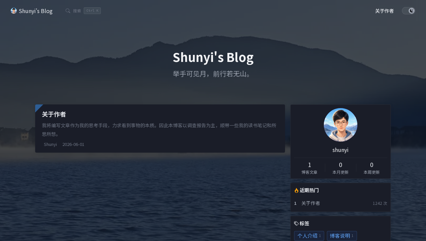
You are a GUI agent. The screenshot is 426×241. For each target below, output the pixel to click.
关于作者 (310, 202)
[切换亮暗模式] (408, 10)
